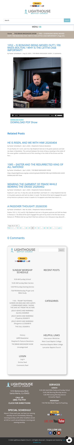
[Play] (13, 115)
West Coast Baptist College (51, 341)
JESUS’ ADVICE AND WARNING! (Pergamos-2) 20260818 (22, 322)
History (22, 335)
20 (20, 228)
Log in (22, 359)
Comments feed (22, 365)
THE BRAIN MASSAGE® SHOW (42, 53)
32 (38, 228)
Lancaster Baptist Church (51, 347)
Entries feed (22, 362)
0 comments (57, 53)
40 (44, 228)
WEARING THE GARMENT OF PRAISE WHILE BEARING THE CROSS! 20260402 (32, 185)
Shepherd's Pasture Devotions (41, 146)
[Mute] (56, 115)
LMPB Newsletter (22, 338)
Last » (59, 228)
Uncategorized (22, 347)
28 (26, 228)
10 (17, 228)
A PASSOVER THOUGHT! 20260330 (27, 206)
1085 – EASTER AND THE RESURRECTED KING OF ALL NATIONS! (35, 166)
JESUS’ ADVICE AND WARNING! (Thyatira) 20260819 (22, 317)
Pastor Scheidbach (15, 53)
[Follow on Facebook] (50, 433)
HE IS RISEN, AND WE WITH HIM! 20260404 (32, 142)
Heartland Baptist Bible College (51, 344)
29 (29, 228)
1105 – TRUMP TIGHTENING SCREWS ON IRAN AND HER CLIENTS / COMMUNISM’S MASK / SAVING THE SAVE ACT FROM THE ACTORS (22, 304)
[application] (37, 115)
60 (50, 228)
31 (35, 228)
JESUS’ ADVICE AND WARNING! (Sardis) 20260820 (22, 312)
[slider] (60, 115)
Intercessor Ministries (52, 338)
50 (47, 228)
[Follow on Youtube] (59, 433)
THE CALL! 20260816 (22, 327)
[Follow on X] (54, 433)
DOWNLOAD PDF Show (23, 122)
